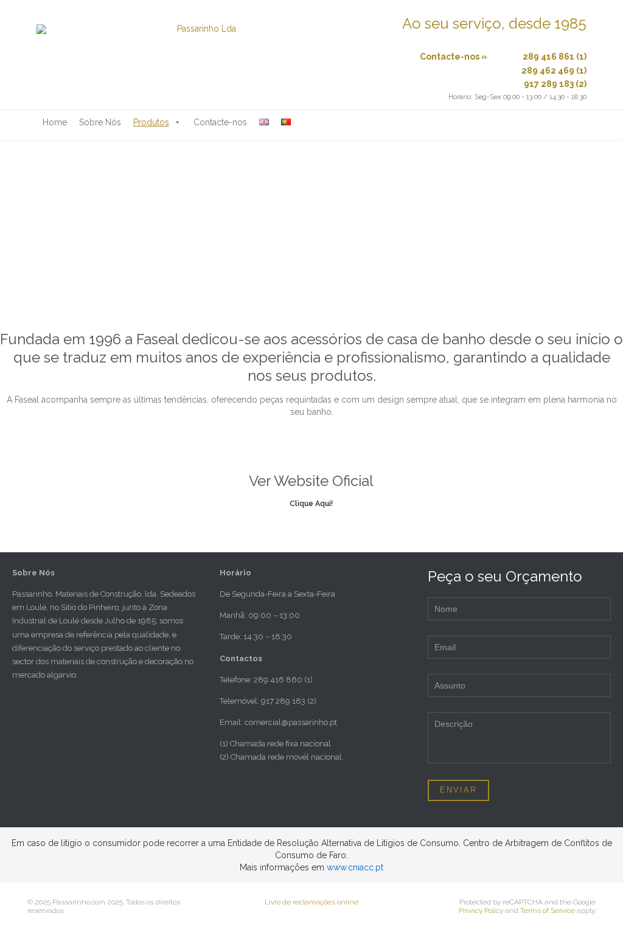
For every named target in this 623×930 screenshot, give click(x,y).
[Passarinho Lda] (201, 54)
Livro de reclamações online (311, 902)
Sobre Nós (100, 122)
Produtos (151, 122)
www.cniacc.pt (355, 867)
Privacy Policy (481, 910)
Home (55, 122)
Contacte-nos (220, 122)
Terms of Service (547, 910)
